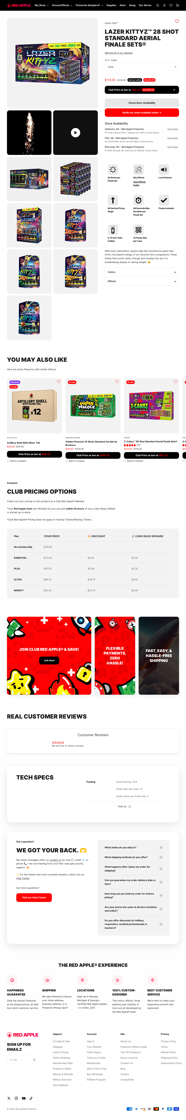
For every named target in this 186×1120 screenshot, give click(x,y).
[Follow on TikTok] (31, 1098)
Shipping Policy (169, 1057)
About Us (125, 1041)
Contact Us (126, 1063)
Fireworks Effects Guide (133, 1046)
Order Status (94, 1052)
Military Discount (62, 1079)
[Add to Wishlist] (177, 21)
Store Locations (129, 1057)
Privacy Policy (168, 1041)
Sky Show (40, 5)
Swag (132, 5)
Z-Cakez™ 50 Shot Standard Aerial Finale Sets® (150, 441)
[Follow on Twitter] (9, 1098)
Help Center (22, 878)
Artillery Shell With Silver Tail (23, 442)
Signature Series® (73, 438)
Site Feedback (60, 1085)
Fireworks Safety (62, 1068)
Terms (164, 1046)
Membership (93, 1063)
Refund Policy (168, 1052)
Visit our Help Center (34, 897)
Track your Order (96, 1057)
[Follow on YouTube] (24, 1098)
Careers (124, 1074)
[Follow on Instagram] (16, 1098)
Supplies (111, 5)
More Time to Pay (97, 1068)
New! (123, 5)
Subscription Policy (171, 1063)
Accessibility (127, 1079)
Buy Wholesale (95, 1074)
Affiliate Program (96, 1079)
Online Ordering (61, 1057)
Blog (122, 1068)
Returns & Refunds (63, 1074)
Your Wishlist (94, 1046)
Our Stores (145, 5)
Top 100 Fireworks (130, 1052)
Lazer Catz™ (111, 23)
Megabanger (12, 438)
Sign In (90, 1041)
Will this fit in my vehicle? (119, 52)
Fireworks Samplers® (88, 5)
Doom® (127, 438)
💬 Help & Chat (61, 1041)
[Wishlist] (170, 5)
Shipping (57, 1046)
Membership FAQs (63, 1063)
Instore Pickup (61, 1052)
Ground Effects (60, 5)
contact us (55, 859)
